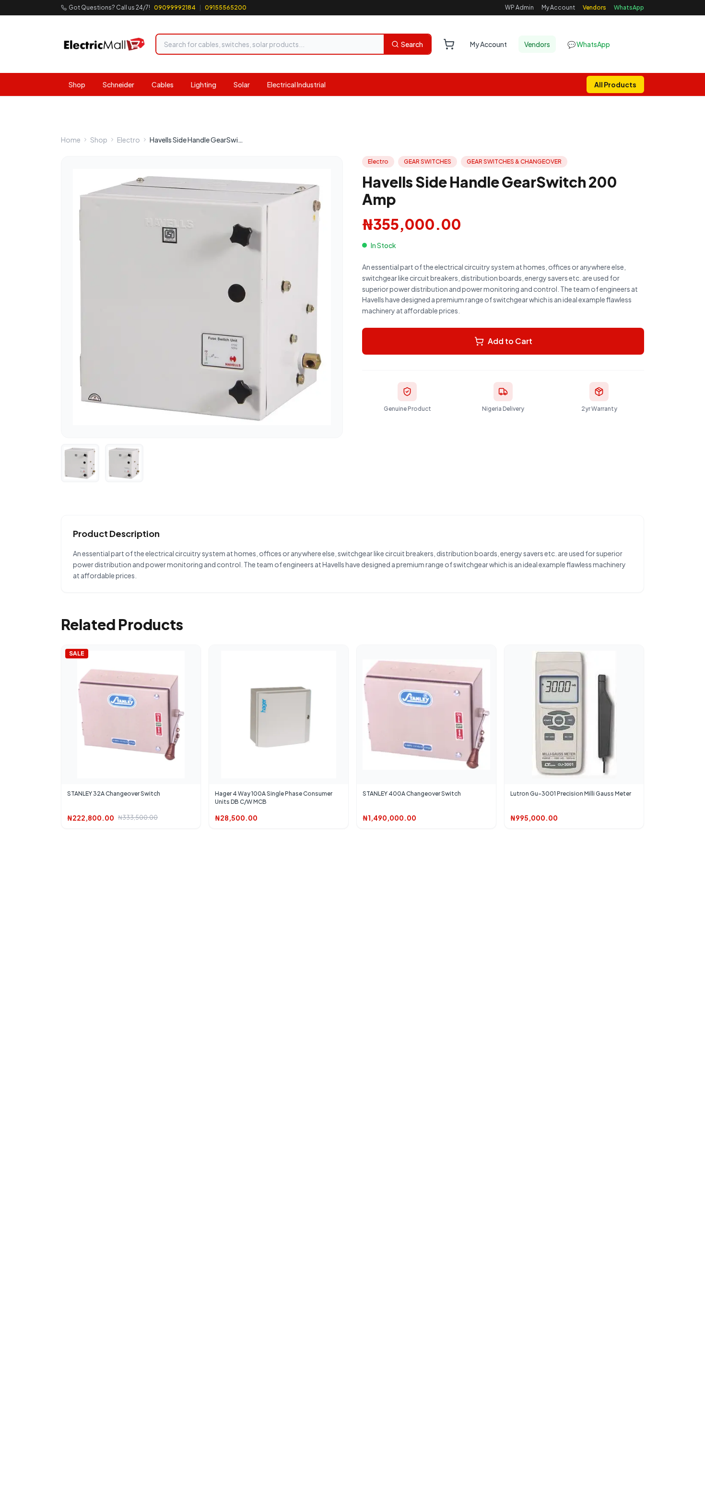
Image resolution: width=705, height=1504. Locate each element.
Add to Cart (510, 341)
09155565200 (226, 7)
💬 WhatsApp (588, 44)
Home (71, 139)
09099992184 (175, 7)
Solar (242, 84)
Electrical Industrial (296, 84)
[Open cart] (448, 44)
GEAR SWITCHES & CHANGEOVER (514, 161)
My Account (558, 7)
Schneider (118, 84)
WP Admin (519, 7)
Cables (163, 84)
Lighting (203, 84)
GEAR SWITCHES (427, 161)
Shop (77, 84)
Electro (128, 139)
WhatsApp (629, 7)
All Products (615, 84)
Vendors (594, 7)
